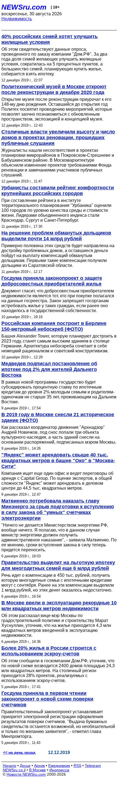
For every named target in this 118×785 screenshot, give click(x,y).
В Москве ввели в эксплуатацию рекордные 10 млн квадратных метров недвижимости (59, 605)
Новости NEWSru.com (26, 774)
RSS (77, 765)
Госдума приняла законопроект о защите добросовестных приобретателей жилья (51, 281)
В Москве (37, 770)
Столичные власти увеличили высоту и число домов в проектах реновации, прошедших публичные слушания (58, 137)
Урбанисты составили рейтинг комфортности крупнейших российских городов (57, 190)
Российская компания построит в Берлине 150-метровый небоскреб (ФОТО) (53, 326)
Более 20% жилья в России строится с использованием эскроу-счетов (48, 650)
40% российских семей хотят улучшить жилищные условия (49, 39)
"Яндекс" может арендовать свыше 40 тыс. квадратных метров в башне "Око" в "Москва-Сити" (58, 460)
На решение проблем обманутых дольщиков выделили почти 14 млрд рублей (56, 235)
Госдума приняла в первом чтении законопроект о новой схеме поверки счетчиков (47, 698)
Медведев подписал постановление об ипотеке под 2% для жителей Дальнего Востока (49, 369)
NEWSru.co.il (14, 770)
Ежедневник (59, 765)
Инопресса (59, 770)
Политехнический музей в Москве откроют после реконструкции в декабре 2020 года (53, 89)
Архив (39, 765)
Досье (25, 765)
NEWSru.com (23, 7)
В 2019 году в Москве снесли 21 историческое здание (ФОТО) (57, 417)
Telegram (93, 765)
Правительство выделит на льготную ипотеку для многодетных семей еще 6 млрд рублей (58, 565)
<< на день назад (19, 752)
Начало (9, 765)
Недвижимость (16, 18)
